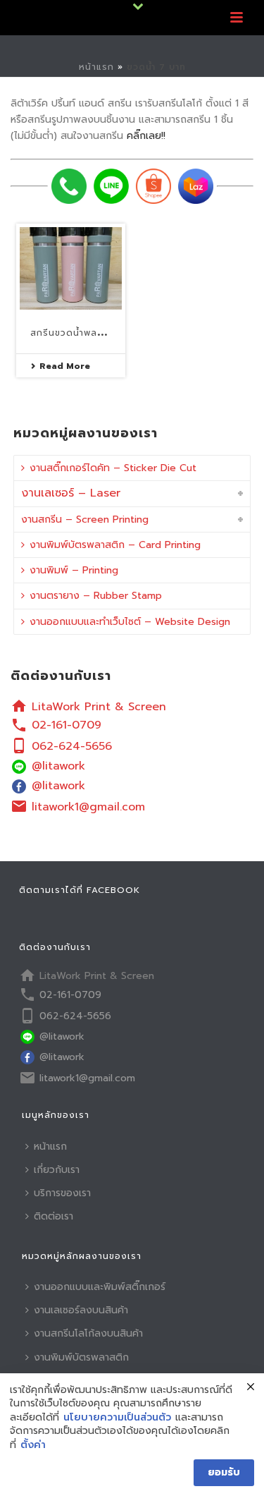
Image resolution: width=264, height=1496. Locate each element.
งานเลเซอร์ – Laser (70, 493)
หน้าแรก (96, 67)
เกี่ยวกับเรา (57, 1169)
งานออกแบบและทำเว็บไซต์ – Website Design (130, 621)
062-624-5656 (72, 746)
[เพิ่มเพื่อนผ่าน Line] (111, 186)
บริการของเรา (62, 1193)
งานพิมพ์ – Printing (74, 570)
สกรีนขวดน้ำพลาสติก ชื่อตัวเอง (98, 333)
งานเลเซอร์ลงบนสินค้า (81, 1310)
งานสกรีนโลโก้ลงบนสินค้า (88, 1333)
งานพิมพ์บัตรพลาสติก (81, 1357)
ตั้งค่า (33, 1445)
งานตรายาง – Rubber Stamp (96, 595)
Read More (64, 366)
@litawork (58, 766)
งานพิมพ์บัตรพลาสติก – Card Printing (115, 544)
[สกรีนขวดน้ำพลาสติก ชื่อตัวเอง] (70, 268)
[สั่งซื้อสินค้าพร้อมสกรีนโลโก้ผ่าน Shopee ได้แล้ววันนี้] (153, 186)
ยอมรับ (224, 1472)
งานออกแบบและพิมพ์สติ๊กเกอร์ (99, 1286)
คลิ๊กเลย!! (146, 135)
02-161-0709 (66, 725)
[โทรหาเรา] (69, 186)
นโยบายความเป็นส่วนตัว (117, 1418)
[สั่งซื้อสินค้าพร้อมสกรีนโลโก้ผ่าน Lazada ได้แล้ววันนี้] (195, 186)
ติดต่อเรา (53, 1216)
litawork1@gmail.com (88, 807)
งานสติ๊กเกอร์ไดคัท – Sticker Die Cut (113, 468)
